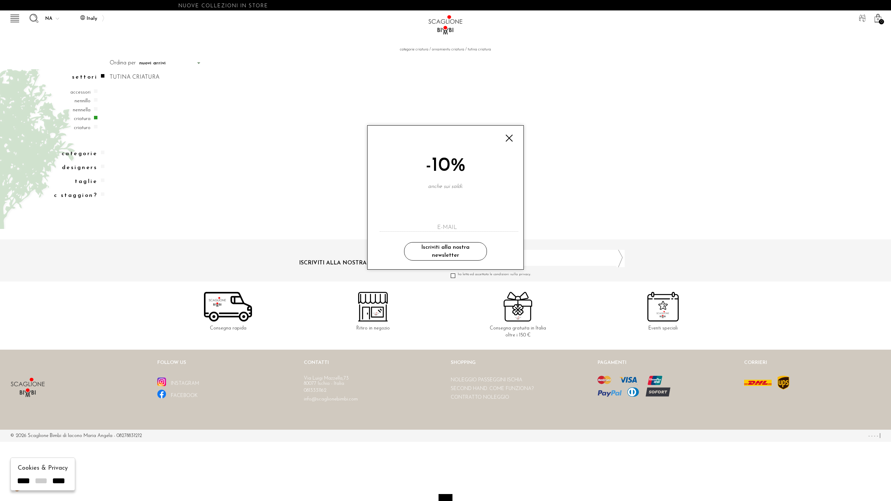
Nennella (81, 110)
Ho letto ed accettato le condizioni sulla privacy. (494, 274)
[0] (877, 17)
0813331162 (315, 390)
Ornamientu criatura (448, 49)
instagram (184, 383)
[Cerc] (33, 17)
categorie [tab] (79, 154)
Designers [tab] (79, 167)
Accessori (80, 92)
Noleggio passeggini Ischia (486, 380)
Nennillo (82, 101)
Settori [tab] (84, 77)
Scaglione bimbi (445, 27)
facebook (183, 395)
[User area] (861, 17)
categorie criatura (414, 49)
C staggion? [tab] (75, 195)
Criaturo (82, 127)
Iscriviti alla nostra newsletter (445, 251)
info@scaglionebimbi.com (331, 399)
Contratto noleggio (480, 397)
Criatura (82, 118)
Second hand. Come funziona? (492, 388)
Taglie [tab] (86, 181)
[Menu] (13, 17)
